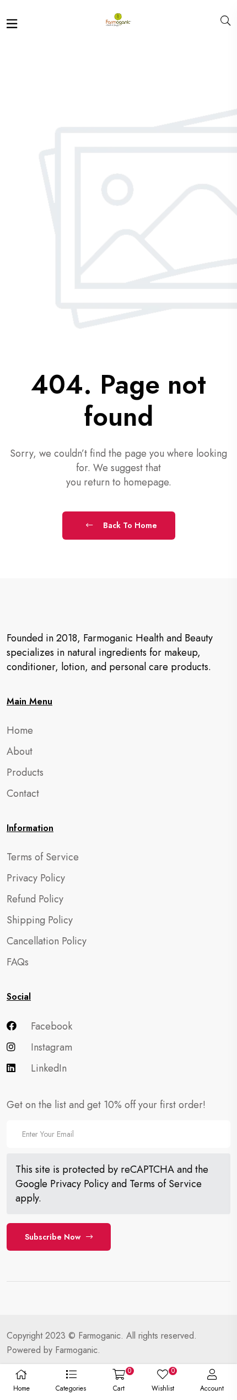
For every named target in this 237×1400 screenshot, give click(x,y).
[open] (12, 24)
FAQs (18, 962)
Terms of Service (43, 857)
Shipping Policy (40, 920)
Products (25, 772)
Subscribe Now (52, 1236)
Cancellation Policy (47, 941)
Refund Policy (35, 899)
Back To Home (129, 525)
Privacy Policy (36, 878)
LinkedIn (47, 1068)
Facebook (50, 1026)
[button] (71, 1382)
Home (20, 730)
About (20, 751)
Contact (23, 793)
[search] (225, 21)
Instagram (50, 1047)
